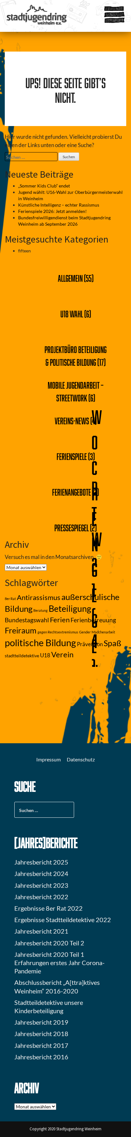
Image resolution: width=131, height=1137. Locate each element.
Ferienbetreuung (93, 620)
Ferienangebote (71, 492)
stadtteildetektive (22, 655)
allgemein (70, 278)
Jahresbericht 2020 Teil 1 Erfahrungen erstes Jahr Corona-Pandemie (59, 962)
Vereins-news (72, 421)
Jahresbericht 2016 (41, 1057)
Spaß (112, 643)
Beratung (40, 610)
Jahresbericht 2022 (41, 896)
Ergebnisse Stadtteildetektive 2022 (62, 919)
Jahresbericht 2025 (41, 862)
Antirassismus (38, 597)
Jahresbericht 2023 (41, 885)
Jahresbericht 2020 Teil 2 (49, 943)
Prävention (90, 644)
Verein (62, 654)
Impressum (48, 759)
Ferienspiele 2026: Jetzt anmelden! (52, 211)
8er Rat (10, 599)
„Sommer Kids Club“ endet (44, 185)
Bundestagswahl (27, 620)
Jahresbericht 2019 (41, 1022)
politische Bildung (40, 642)
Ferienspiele (72, 456)
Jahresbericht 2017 (41, 1045)
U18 (45, 655)
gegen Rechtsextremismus (58, 632)
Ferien (60, 620)
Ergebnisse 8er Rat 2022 (48, 908)
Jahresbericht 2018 (41, 1033)
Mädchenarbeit (103, 632)
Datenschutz (81, 759)
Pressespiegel (71, 528)
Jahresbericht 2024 (41, 873)
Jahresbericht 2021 (41, 931)
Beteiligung (70, 608)
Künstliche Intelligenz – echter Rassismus (58, 205)
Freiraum (21, 630)
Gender (85, 632)
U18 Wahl (71, 314)
